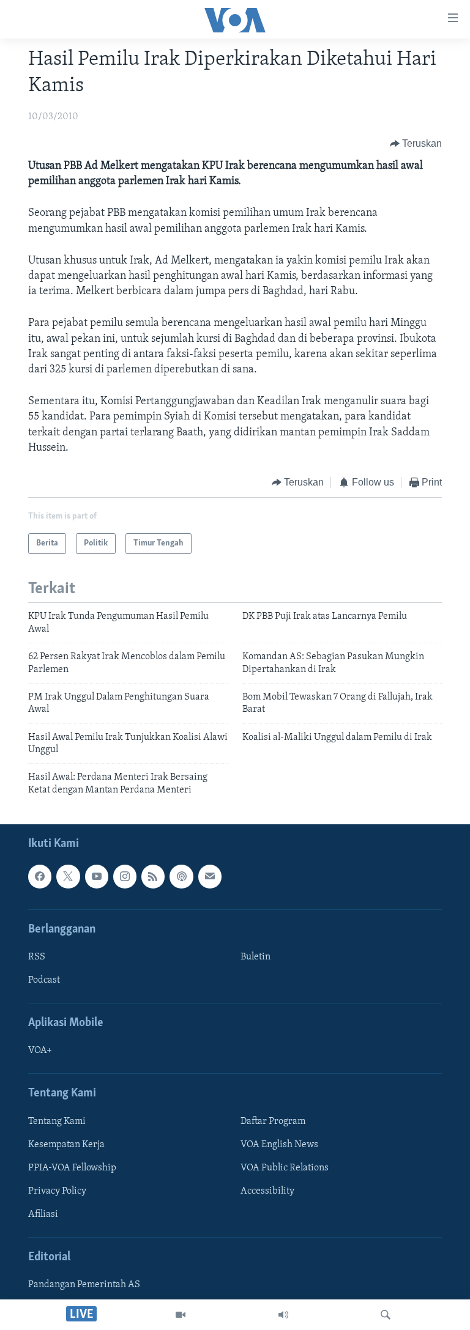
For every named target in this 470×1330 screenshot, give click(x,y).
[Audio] (283, 1314)
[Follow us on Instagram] (124, 877)
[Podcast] (181, 877)
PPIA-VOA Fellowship (72, 1168)
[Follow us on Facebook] (39, 877)
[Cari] (385, 1314)
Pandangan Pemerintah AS (84, 1285)
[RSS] (153, 877)
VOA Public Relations (285, 1168)
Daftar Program (273, 1121)
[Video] (180, 1314)
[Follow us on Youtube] (96, 877)
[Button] (416, 144)
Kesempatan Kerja (66, 1145)
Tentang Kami (57, 1121)
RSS (36, 957)
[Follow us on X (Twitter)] (68, 877)
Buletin (255, 957)
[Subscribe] (210, 877)
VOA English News (279, 1145)
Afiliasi (43, 1214)
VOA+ (40, 1051)
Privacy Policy (57, 1191)
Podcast (44, 980)
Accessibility (267, 1191)
